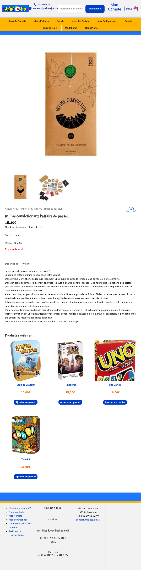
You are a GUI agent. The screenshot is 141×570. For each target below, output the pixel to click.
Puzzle (60, 21)
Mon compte (15, 516)
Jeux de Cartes (80, 21)
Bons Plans (91, 28)
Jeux (16, 209)
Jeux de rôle (50, 28)
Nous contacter (17, 512)
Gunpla (128, 21)
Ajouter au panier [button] (25, 402)
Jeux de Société (17, 21)
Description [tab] (12, 263)
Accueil (8, 209)
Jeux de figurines (106, 21)
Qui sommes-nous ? (20, 508)
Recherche (95, 8)
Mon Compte (114, 7)
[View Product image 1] (20, 187)
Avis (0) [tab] (26, 263)
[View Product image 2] (53, 187)
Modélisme (71, 28)
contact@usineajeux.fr (88, 519)
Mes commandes (18, 519)
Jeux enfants (41, 21)
